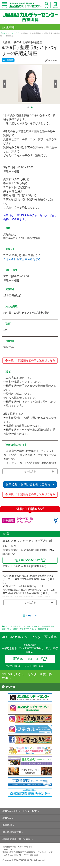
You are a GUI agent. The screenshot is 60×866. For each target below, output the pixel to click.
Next (55, 84)
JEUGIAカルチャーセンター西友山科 (39, 626)
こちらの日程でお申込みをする (22, 259)
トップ (6, 626)
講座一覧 (5, 629)
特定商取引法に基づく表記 (16, 839)
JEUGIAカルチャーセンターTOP (19, 811)
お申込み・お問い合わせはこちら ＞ (30, 484)
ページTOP (31, 615)
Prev (4, 84)
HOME (10, 686)
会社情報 (7, 825)
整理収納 (9, 36)
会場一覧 (16, 626)
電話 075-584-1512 (26, 659)
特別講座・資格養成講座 (31, 33)
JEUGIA (6, 818)
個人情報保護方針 (11, 832)
